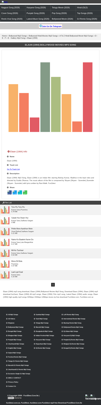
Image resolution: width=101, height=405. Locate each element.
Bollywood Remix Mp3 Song (73, 327)
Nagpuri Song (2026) (10, 8)
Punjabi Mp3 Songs (14, 340)
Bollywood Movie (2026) (62, 19)
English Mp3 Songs (14, 348)
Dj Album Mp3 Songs (71, 331)
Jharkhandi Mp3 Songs (16, 344)
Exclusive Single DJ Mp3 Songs (19, 374)
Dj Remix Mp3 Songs (43, 348)
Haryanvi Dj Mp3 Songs (72, 335)
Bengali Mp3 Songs (15, 331)
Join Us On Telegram (51, 26)
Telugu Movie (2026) (61, 8)
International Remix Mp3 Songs (74, 319)
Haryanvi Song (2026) (36, 8)
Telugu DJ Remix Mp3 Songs (18, 361)
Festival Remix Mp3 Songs (17, 357)
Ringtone (11, 323)
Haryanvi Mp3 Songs (43, 340)
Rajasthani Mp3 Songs (43, 344)
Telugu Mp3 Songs (42, 323)
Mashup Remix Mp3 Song (72, 323)
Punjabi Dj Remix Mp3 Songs (74, 340)
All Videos (11, 319)
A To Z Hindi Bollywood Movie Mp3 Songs (76, 36)
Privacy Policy (13, 382)
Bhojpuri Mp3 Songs (15, 335)
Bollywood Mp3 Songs (18, 36)
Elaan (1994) (32, 38)
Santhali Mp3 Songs (43, 314)
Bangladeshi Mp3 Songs (44, 331)
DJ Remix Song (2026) (87, 19)
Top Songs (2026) (85, 13)
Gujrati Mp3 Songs (14, 353)
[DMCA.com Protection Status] (14, 399)
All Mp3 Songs (13, 314)
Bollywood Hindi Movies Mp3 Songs (43, 36)
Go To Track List (13, 169)
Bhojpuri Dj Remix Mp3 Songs (74, 344)
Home (4, 36)
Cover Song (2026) (9, 13)
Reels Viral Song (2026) (11, 19)
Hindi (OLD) (82, 8)
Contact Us (12, 386)
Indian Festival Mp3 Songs (45, 335)
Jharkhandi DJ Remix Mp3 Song (19, 369)
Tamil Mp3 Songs (42, 319)
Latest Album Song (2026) (38, 19)
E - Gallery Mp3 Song (16, 38)
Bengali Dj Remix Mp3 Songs (74, 348)
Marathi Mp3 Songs (42, 327)
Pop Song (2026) (59, 13)
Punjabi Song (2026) (36, 13)
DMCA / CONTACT (14, 378)
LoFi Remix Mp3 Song (71, 314)
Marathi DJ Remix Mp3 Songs (18, 365)
